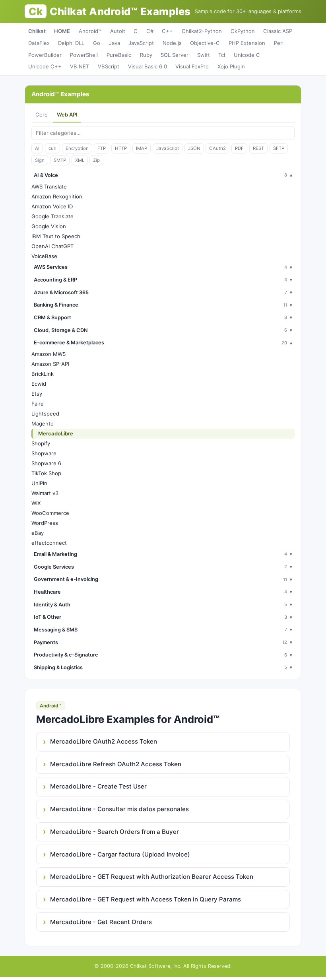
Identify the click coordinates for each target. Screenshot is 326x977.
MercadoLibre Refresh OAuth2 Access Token (115, 764)
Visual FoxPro (192, 66)
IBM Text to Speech (55, 236)
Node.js (172, 43)
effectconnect (49, 543)
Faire (37, 403)
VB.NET (79, 66)
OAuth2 (217, 148)
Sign (40, 160)
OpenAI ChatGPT (52, 246)
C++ (167, 31)
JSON (194, 148)
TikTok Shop (46, 473)
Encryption (77, 148)
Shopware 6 (46, 463)
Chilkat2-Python (202, 31)
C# (149, 31)
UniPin (39, 483)
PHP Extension (247, 43)
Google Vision (48, 226)
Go (96, 43)
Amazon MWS (48, 354)
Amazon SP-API (50, 364)
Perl (278, 43)
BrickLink (42, 374)
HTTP (121, 148)
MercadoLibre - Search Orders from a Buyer (114, 831)
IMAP (141, 148)
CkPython (243, 31)
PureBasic (119, 55)
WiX (36, 503)
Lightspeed (45, 413)
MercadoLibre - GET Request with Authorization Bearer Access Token (151, 876)
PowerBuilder (45, 55)
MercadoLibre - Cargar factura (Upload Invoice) (120, 854)
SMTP (60, 160)
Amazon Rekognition (56, 196)
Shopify (40, 443)
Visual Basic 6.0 (147, 66)
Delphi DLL (71, 43)
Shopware (43, 453)
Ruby (146, 55)
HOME (62, 31)
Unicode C (247, 55)
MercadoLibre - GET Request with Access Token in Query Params (145, 899)
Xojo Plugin (231, 66)
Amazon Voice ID (52, 206)
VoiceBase (44, 256)
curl (52, 148)
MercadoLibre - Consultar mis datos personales (119, 809)
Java (114, 43)
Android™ (90, 31)
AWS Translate (49, 186)
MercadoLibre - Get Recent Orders (101, 922)
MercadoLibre (55, 433)
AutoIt (117, 31)
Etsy (36, 393)
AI (37, 148)
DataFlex (39, 43)
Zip (96, 160)
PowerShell (84, 55)
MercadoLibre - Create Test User (98, 786)
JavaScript (141, 43)
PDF (239, 148)
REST (258, 148)
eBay (37, 533)
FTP (101, 148)
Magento (42, 423)
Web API (67, 114)
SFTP (278, 148)
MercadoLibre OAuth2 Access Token (103, 741)
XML (79, 160)
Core (41, 114)
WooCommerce (50, 513)
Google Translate (52, 216)
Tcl (221, 55)
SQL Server (174, 55)
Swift (203, 55)
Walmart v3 (44, 493)
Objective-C (205, 43)
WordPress (44, 523)
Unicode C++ (45, 66)
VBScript (108, 66)
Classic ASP (277, 31)
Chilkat (37, 31)
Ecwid (38, 384)
